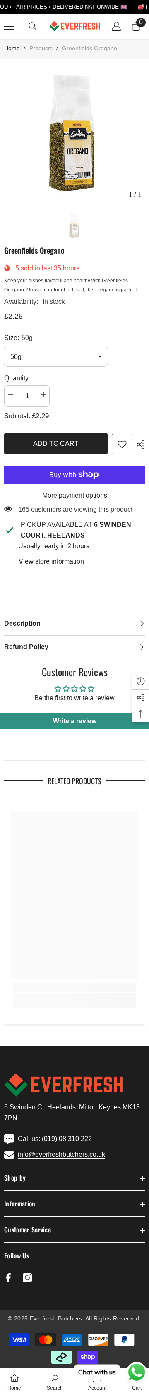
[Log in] (116, 26)
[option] (74, 133)
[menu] (9, 26)
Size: (18, 337)
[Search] (33, 26)
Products (41, 48)
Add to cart (56, 443)
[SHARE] (138, 444)
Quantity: (17, 378)
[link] (122, 444)
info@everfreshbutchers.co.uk (61, 1154)
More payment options (74, 495)
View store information (51, 561)
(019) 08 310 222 (67, 1138)
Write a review (74, 720)
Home (12, 48)
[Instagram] (27, 1277)
